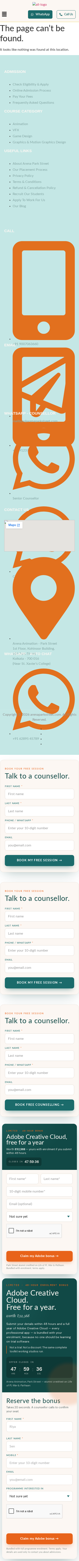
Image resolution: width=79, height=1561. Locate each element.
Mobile (12, 1455)
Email (9, 838)
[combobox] (39, 1216)
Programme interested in (24, 1489)
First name (14, 786)
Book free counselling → (39, 1104)
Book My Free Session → (39, 860)
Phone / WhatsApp (19, 821)
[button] (4, 14)
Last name (13, 803)
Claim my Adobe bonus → (39, 1256)
